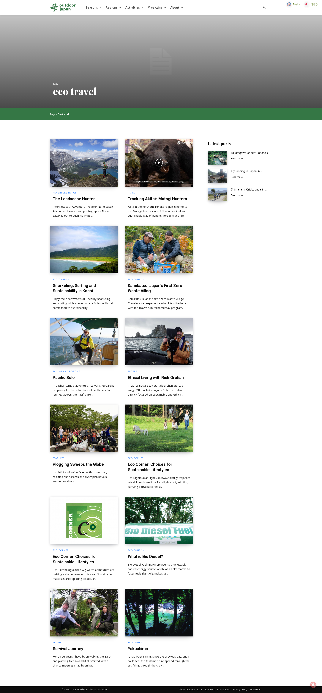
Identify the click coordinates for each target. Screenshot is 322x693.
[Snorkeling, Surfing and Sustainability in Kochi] (84, 249)
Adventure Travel (65, 193)
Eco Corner (135, 458)
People (132, 371)
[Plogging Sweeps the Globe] (84, 428)
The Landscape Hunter (74, 198)
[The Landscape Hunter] (84, 163)
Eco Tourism (61, 279)
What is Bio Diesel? (145, 556)
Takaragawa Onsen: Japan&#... (250, 153)
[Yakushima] (159, 612)
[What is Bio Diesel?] (159, 520)
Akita (131, 193)
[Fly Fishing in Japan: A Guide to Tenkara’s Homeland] (217, 176)
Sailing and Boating (66, 371)
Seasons (92, 7)
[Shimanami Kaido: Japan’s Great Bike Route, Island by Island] (217, 194)
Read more (237, 158)
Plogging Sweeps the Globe (78, 464)
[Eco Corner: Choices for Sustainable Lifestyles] (159, 428)
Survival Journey (68, 648)
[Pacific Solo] (84, 342)
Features (58, 458)
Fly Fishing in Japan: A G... (247, 171)
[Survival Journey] (84, 612)
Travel (57, 643)
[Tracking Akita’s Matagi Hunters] (159, 163)
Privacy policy (240, 689)
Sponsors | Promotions (217, 689)
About (174, 7)
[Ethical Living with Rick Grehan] (159, 342)
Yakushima (138, 648)
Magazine (155, 7)
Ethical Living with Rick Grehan (156, 377)
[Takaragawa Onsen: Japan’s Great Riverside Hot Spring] (217, 158)
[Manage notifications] (313, 685)
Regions (112, 7)
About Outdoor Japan (190, 689)
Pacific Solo (64, 377)
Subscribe (255, 689)
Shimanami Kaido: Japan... (249, 189)
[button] (264, 7)
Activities (132, 7)
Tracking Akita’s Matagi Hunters (157, 198)
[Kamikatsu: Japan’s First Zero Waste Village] (159, 249)
